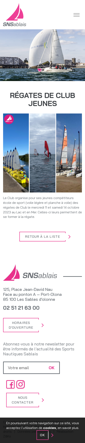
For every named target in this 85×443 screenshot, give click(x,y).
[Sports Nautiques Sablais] (14, 14)
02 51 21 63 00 (21, 307)
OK (42, 435)
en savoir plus (68, 428)
